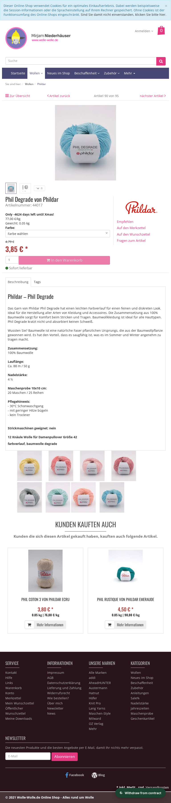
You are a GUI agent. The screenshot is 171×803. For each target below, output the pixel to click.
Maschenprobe (142, 713)
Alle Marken (98, 672)
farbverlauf (16, 444)
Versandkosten (157, 787)
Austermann (98, 688)
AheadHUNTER (100, 683)
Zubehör (111, 73)
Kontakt (11, 672)
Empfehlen (125, 221)
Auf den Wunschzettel (133, 234)
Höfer (93, 698)
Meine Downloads (18, 718)
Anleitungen (140, 693)
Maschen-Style (100, 713)
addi (92, 678)
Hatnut (94, 693)
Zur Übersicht (20, 96)
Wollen (35, 73)
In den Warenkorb (66, 260)
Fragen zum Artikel (131, 240)
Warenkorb (13, 688)
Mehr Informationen (50, 624)
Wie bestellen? (58, 698)
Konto (9, 693)
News (51, 713)
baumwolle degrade (41, 444)
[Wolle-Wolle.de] (38, 38)
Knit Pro (95, 703)
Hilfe (8, 678)
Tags (37, 282)
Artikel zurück (59, 96)
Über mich (55, 703)
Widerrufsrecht (58, 693)
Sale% (135, 698)
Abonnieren (64, 756)
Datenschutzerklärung (63, 683)
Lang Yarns (97, 708)
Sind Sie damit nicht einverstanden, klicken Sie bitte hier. (123, 14)
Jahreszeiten (140, 708)
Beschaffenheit (86, 73)
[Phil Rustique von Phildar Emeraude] (125, 570)
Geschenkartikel (143, 718)
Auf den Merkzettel (131, 228)
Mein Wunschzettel (19, 703)
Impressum (55, 672)
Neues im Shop (58, 73)
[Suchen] (161, 61)
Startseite (18, 73)
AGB (50, 678)
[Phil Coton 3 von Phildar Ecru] (45, 570)
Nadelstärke (140, 703)
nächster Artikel (152, 96)
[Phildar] (141, 207)
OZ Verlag (96, 724)
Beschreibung (18, 282)
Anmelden (143, 31)
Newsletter (55, 708)
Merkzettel (13, 698)
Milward (95, 718)
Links (9, 683)
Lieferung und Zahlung (64, 688)
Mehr (93, 729)
